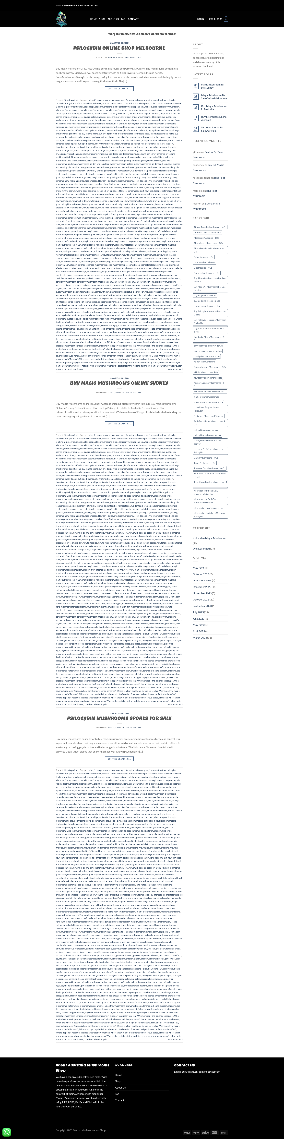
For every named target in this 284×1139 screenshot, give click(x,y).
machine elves (145, 228)
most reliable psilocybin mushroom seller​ (82, 254)
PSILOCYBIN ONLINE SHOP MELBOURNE (119, 48)
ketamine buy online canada (102, 211)
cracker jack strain (164, 143)
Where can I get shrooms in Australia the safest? (154, 359)
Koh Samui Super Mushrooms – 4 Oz (210, 391)
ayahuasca (171, 117)
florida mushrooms (94, 157)
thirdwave (141, 339)
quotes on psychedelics (77, 318)
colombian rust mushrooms (143, 143)
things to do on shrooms (104, 339)
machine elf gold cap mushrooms (123, 228)
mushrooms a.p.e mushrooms (147, 268)
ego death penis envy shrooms (151, 154)
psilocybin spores (154, 312)
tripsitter (89, 342)
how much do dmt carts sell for (87, 197)
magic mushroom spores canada (81, 238)
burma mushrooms (114, 130)
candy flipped (80, 143)
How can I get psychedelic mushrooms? (116, 181)
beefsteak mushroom (77, 123)
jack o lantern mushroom (77, 211)
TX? (108, 342)
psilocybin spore (138, 312)
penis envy (133, 278)
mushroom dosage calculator (106, 258)
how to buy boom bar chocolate (208, 377)
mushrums (95, 275)
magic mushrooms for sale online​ (98, 241)
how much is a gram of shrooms (165, 197)
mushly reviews (157, 254)
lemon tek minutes (107, 217)
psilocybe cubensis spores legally (157, 305)
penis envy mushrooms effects (140, 281)
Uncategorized (119, 43)
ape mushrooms (139, 110)
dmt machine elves (127, 147)
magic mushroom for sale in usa (157, 231)
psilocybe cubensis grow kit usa (93, 305)
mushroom (69, 258)
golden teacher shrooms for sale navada (154, 167)
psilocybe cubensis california (105, 301)
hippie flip (80, 181)
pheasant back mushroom (75, 288)
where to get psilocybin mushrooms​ (89, 365)
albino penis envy (121, 106)
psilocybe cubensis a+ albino (129, 295)
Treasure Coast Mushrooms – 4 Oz (209, 468)
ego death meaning (127, 154)
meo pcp (140, 248)
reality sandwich (96, 318)
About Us (113, 19)
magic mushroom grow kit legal (88, 234)
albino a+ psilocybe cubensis (70, 106)
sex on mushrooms (93, 322)
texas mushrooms (168, 335)
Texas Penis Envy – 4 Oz (205, 463)
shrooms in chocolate (145, 328)
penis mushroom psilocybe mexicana (98, 285)
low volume (124, 221)
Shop (102, 19)
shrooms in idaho (163, 328)
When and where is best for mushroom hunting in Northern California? (87, 352)
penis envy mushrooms (115, 281)
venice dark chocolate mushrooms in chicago (96, 345)
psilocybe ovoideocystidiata (111, 308)
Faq (123, 19)
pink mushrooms (156, 288)
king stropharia (135, 211)
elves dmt (170, 154)
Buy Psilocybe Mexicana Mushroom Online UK (210, 321)
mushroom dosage (83, 258)
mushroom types (113, 268)
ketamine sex (121, 211)
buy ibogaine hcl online (164, 133)
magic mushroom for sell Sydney (213, 86)
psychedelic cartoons (70, 315)
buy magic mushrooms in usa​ (207, 301)
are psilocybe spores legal (74, 117)
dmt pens (149, 147)
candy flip (69, 143)
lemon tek (151, 214)
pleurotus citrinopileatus (121, 291)
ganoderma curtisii (120, 157)
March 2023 (200, 637)
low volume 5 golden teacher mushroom (148, 221)
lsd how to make (138, 224)
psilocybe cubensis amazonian (84, 298)
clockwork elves (122, 143)
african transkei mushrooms (115, 103)
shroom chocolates (147, 322)
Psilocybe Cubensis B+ (152, 298)
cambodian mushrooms (131, 140)
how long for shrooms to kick (139, 194)
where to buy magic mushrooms (125, 362)
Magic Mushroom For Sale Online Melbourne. (214, 97)
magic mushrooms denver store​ (208, 402)
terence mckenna (151, 335)
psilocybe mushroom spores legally (81, 308)
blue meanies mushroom (111, 127)
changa (91, 143)
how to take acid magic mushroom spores (137, 207)
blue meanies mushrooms (135, 127)
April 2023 (199, 631)
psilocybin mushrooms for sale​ (116, 312)
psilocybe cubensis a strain (103, 295)
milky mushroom (138, 251)
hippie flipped (91, 181)
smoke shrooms (87, 332)
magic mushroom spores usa (110, 238)
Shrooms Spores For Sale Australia (212, 129)
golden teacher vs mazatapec (117, 170)
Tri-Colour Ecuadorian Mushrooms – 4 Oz (210, 475)
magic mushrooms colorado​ (206, 397)
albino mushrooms (103, 106)
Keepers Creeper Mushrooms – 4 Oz (209, 384)
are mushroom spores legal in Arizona (111, 113)
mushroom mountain (70, 261)
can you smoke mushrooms (154, 140)
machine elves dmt (161, 228)
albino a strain (156, 103)
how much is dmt (79, 201)
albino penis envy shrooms (96, 110)
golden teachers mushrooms (69, 174)
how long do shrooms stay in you (127, 184)
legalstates (141, 214)
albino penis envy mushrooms (69, 110)
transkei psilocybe (155, 339)
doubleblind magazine (166, 150)
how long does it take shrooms (80, 194)
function (107, 157)
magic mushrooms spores (148, 241)
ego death (113, 154)
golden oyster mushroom (114, 164)
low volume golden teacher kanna (76, 224)
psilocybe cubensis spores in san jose (124, 305)
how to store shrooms (108, 207)
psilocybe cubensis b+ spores (77, 301)
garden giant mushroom (141, 157)
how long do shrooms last (67, 184)
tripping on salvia (171, 339)
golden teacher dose (75, 167)
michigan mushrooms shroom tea (78, 251)
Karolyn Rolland (133, 57)
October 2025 (201, 574)
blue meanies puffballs (71, 130)
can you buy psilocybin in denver (208, 345)
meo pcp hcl (150, 248)
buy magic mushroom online (142, 137)
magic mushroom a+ (77, 231)
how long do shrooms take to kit (98, 187)
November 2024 (202, 580)
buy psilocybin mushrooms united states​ (101, 140)
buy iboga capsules (144, 133)
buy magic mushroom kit (205, 295)
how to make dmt (131, 204)
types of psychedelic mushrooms (151, 342)
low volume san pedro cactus (106, 224)
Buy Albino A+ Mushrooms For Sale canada (209, 280)
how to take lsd (164, 207)
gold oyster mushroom (151, 160)
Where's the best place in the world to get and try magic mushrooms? (137, 365)
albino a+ (168, 103)
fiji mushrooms (78, 157)
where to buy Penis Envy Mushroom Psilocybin (210, 515)
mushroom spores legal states (144, 265)
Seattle (81, 322)
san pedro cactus (160, 318)
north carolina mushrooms (131, 275)
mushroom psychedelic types (80, 265)
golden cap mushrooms (78, 164)
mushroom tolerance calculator (91, 268)
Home (93, 19)
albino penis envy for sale (140, 106)
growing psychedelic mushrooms (154, 177)
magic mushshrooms (170, 241)
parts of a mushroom (95, 278)
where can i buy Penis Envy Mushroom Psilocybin (206, 492)
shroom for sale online (129, 325)
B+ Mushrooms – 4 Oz (204, 257)
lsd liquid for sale (154, 224)
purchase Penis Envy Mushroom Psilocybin (208, 451)
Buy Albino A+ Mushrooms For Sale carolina (209, 288)
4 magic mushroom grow (137, 100)
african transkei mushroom (89, 103)
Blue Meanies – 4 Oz (203, 267)
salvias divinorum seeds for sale (137, 318)
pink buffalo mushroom (122, 288)
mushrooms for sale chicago (73, 271)
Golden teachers (138, 170)
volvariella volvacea (126, 345)
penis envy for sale (146, 278)
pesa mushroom (150, 285)
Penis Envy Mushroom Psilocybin (209, 416)
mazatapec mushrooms (156, 244)
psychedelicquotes (157, 315)
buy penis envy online (72, 140)
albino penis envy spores (120, 110)
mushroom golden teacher (149, 258)
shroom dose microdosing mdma (85, 325)
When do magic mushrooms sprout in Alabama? (142, 352)
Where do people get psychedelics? (72, 362)
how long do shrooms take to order (129, 187)
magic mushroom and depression (102, 231)
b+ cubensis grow (103, 120)
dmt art (73, 147)
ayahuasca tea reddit (85, 120)
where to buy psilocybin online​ (154, 362)
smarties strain (72, 332)
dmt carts (103, 147)
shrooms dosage (113, 328)
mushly (146, 254)
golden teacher (158, 164)
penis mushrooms (124, 285)
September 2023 (202, 605)
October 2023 (201, 599)
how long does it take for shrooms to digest (124, 191)
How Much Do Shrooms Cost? (114, 197)
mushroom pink (88, 261)
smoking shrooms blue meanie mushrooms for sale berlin (121, 332)
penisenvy (138, 285)
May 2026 (198, 567)
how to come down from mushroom (129, 201)
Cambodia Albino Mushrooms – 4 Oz (209, 339)
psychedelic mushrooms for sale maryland (100, 315)
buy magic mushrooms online (207, 306)
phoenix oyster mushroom (99, 288)
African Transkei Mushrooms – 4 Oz (210, 227)
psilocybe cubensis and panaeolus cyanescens (120, 298)
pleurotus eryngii (140, 291)
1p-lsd (90, 100)
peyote (59, 288)
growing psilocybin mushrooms (124, 177)
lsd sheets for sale (171, 224)
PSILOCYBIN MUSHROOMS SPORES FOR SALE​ (119, 718)
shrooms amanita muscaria (92, 328)
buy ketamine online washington (80, 137)
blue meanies (93, 127)
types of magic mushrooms (123, 342)
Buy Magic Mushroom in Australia (213, 107)
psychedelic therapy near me (134, 315)
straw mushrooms (134, 335)
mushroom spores (121, 265)
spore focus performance (159, 332)
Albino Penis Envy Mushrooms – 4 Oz (209, 250)
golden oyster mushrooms (139, 164)
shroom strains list (71, 328)
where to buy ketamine (99, 362)
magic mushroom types (158, 238)
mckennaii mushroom (104, 248)
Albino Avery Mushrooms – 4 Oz (208, 243)
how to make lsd (147, 204)
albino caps (89, 106)
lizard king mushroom (108, 221)
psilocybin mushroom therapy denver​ (207, 442)
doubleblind (149, 150)
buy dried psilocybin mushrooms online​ (117, 133)
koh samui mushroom (153, 211)
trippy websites (77, 342)
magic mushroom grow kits (147, 234)
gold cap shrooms (132, 160)
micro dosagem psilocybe (106, 251)
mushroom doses (128, 258)
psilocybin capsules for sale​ (206, 430)
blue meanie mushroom (75, 127)
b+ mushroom (118, 120)
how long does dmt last (156, 187)
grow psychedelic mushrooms (69, 177)
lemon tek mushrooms (152, 217)
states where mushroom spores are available (88, 335)
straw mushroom (117, 335)
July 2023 (198, 612)
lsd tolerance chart (82, 228)
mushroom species (103, 265)
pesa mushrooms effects (170, 285)
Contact (133, 19)
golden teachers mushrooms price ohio (100, 174)
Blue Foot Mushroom (205, 193)
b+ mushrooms (132, 120)
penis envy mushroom (66, 281)
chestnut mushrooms (104, 143)
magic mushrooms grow (125, 241)
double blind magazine (132, 150)
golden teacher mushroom (97, 167)
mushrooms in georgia (97, 271)
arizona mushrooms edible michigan (148, 117)
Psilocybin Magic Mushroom (209, 538)
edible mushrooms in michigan (94, 154)
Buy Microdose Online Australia (213, 118)
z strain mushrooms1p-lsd (96, 704)
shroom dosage (164, 322)
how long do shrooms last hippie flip (96, 184)
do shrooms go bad (100, 150)
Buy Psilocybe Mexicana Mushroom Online (210, 313)
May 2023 (198, 624)
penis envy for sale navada (168, 278)
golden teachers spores (129, 174)
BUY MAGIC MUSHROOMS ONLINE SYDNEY (119, 383)
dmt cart (81, 147)
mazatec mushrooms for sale (80, 248)
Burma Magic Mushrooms (206, 206)
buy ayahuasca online (158, 130)
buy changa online (90, 133)
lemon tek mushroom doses (129, 217)
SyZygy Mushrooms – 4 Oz (206, 457)
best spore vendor (122, 123)
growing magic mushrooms (96, 177)
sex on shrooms (110, 322)
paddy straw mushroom (155, 275)
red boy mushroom (113, 318)
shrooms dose (128, 328)
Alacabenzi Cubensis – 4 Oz (206, 238)
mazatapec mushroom (134, 244)
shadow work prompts (128, 322)
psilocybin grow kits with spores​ (149, 308)
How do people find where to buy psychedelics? (156, 181)
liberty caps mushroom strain (84, 221)
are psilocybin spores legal (99, 117)
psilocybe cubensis (82, 295)
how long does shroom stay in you (110, 194)
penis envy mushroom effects (90, 281)
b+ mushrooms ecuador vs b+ (153, 120)
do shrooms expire (82, 150)
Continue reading (119, 88)
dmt (67, 147)
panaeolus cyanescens (75, 278)
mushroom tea (69, 268)
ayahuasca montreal (65, 120)
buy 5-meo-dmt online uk (135, 130)
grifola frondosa (148, 174)
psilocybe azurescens (159, 291)
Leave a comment (175, 369)
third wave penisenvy (125, 339)
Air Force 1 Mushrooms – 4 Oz (207, 232)
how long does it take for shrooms (89, 191)
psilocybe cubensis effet (158, 301)
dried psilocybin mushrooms (207, 356)
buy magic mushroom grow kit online (112, 137)
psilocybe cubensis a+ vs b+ (155, 295)
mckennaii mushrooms (124, 248)
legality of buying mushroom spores (119, 214)
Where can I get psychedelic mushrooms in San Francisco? (105, 359)
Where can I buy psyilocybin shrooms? (98, 355)
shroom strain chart (164, 325)
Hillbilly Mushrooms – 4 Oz (206, 372)
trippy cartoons (63, 342)
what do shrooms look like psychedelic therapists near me (132, 349)
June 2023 (198, 618)
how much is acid (63, 201)
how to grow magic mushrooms (160, 201)
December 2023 (202, 586)
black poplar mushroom (153, 123)
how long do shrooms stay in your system (161, 184)
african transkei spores (139, 103)
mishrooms (152, 251)
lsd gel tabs (125, 224)
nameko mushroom (110, 275)
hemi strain (70, 181)
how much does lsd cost (140, 197)
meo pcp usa (161, 248)
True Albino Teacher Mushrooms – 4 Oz (210, 484)
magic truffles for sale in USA (69, 244)
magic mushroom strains (135, 238)
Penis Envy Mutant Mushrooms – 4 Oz (209, 423)
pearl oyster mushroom (116, 278)
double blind (115, 150)
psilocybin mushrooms (91, 312)
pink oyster (170, 288)
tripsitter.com (100, 342)
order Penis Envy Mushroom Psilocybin (207, 409)
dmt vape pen (160, 147)
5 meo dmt (154, 100)
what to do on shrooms (169, 349)
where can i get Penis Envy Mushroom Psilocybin (206, 501)
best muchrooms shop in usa (100, 123)
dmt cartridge (92, 147)
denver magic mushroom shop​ (208, 351)
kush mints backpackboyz (79, 214)
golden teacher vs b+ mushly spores (86, 170)
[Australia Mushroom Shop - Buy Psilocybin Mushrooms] (70, 19)
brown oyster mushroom (94, 130)
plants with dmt (102, 291)
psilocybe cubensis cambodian (132, 301)
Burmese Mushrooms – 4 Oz (207, 273)
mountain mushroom (111, 254)
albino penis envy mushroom (166, 106)
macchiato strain (99, 228)
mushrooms (127, 268)
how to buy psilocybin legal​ (100, 201)
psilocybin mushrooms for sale (207, 435)
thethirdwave (86, 339)
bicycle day (136, 123)
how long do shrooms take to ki (70, 187)
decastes (60, 147)
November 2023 (202, 593)
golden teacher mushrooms (122, 167)
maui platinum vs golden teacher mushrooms (102, 244)
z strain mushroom (75, 369)
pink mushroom (141, 288)
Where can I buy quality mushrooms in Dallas (137, 355)
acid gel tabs (70, 103)
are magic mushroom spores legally (163, 110)
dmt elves (113, 147)
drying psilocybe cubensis (67, 154)
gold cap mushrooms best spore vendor (105, 160)
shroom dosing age (110, 325)
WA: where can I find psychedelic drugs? (155, 345)
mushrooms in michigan (119, 271)
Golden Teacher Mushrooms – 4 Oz (210, 367)
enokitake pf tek (63, 157)
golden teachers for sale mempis (162, 170)
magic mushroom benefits (130, 231)
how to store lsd (90, 207)
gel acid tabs (158, 157)
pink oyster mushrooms (83, 291)
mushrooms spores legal (78, 275)
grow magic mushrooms (167, 174)
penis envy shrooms (72, 285)
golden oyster (96, 164)
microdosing (124, 251)
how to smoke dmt (73, 207)
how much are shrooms (163, 194)
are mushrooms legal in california (144, 113)
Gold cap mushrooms (76, 160)
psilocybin (129, 308)
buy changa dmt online (70, 133)
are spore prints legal (121, 117)
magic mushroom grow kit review (119, 234)
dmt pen (140, 147)
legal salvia (97, 214)
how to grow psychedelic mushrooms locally (102, 204)
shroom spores (147, 325)
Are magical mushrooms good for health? (74, 113)
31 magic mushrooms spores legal (109, 100)
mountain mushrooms (132, 254)
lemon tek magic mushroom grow (83, 217)
